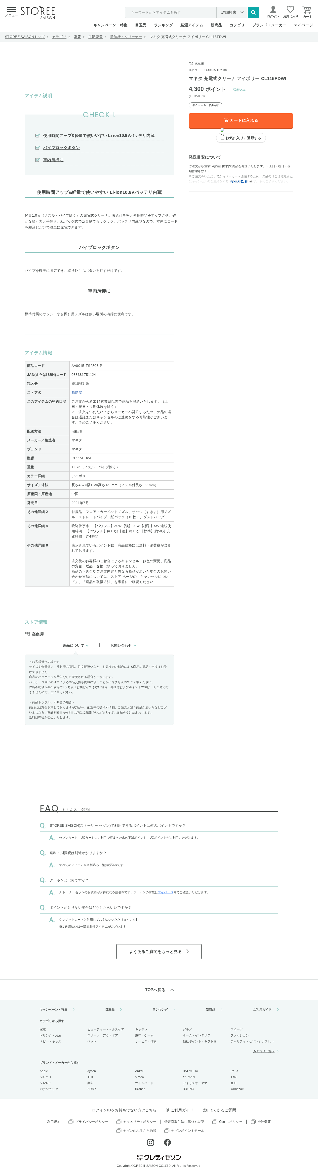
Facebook (167, 1142)
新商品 (216, 25)
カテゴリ (59, 37)
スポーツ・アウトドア (102, 1035)
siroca (139, 1077)
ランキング (163, 25)
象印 (90, 1083)
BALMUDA (190, 1071)
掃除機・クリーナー (126, 37)
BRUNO (188, 1089)
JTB (90, 1077)
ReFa (234, 1071)
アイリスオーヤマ (195, 1083)
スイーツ (237, 1029)
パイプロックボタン (61, 148)
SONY (91, 1089)
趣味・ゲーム (144, 1035)
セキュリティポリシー (139, 1122)
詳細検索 (229, 12)
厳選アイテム (191, 25)
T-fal (234, 1077)
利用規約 (53, 1122)
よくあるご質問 (222, 1110)
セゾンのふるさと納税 (139, 1131)
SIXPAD (45, 1077)
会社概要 (264, 1122)
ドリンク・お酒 (50, 1035)
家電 (77, 37)
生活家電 (95, 37)
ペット (92, 1041)
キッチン (141, 1029)
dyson (91, 1071)
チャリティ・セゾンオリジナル (252, 1041)
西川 (234, 1083)
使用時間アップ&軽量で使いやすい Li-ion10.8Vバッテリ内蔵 (99, 135)
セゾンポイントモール (187, 1131)
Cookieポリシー (231, 1122)
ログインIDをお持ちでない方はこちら (124, 1110)
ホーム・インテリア (196, 1035)
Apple (44, 1071)
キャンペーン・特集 (110, 25)
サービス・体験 (146, 1041)
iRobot (140, 1089)
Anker (139, 1071)
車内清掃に (53, 160)
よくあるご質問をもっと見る (155, 951)
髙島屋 (77, 392)
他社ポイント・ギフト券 (200, 1041)
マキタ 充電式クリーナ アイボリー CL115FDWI (188, 37)
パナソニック (49, 1089)
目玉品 (141, 25)
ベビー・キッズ (50, 1041)
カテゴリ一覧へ (264, 1051)
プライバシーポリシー (91, 1122)
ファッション (240, 1035)
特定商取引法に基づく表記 (184, 1122)
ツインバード (144, 1083)
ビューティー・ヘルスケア (105, 1029)
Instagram (150, 1142)
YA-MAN (189, 1077)
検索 (253, 12)
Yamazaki (237, 1089)
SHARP (45, 1083)
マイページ (303, 25)
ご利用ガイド (262, 1009)
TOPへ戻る (155, 990)
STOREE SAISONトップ (25, 37)
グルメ (187, 1029)
